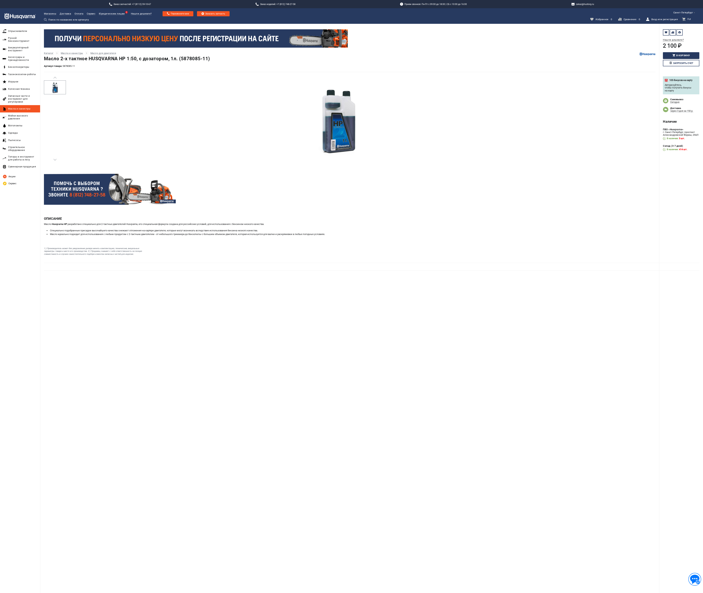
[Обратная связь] (694, 579)
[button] (55, 78)
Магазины (50, 13)
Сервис (91, 13)
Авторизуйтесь (673, 85)
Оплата (79, 13)
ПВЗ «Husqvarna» (673, 129)
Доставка (65, 13)
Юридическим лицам (112, 13)
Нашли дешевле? (141, 13)
